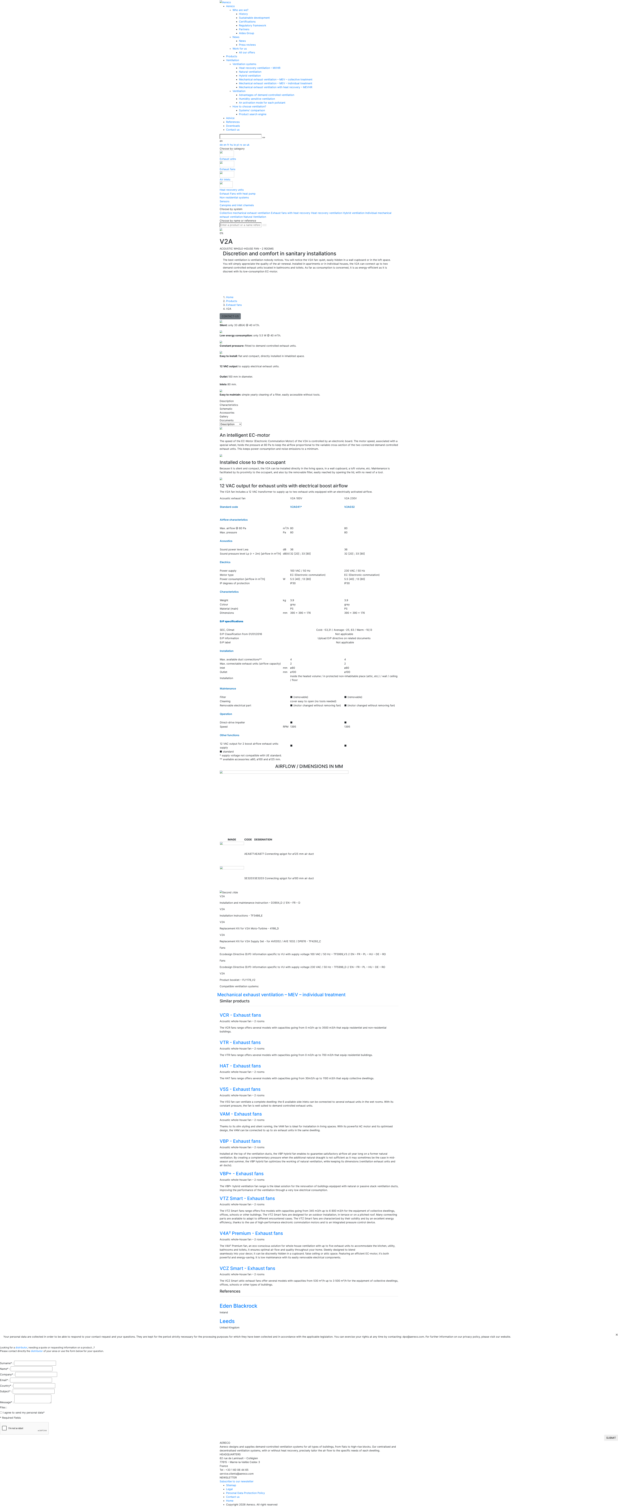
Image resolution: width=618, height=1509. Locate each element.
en (225, 144)
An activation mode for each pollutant (262, 102)
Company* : (7, 1374)
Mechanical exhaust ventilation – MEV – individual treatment (275, 83)
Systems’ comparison (252, 110)
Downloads (233, 125)
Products (231, 56)
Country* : (6, 1385)
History (243, 13)
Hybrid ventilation (250, 75)
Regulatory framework (252, 25)
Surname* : (6, 1363)
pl (238, 144)
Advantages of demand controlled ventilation (266, 94)
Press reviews (247, 44)
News (236, 37)
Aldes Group (246, 33)
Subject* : (6, 1391)
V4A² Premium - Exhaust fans (251, 1233)
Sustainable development (254, 17)
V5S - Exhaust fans (240, 1089)
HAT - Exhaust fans (240, 1066)
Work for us (240, 48)
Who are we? (240, 10)
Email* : (4, 1380)
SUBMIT (611, 1437)
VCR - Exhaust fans (240, 1015)
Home (229, 1500)
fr (228, 144)
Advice (230, 118)
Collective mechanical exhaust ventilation (245, 212)
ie (235, 144)
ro (241, 144)
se (245, 144)
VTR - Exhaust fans (240, 1042)
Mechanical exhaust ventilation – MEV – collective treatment (275, 79)
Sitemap (231, 1485)
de (222, 144)
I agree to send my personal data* (24, 1412)
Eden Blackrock (238, 1306)
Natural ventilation (250, 71)
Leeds (227, 1321)
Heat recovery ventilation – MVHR (259, 67)
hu (232, 144)
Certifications (247, 21)
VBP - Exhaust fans (240, 1141)
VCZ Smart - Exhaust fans (247, 1268)
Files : (3, 1407)
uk (248, 144)
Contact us (232, 129)
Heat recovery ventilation (327, 212)
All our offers (247, 52)
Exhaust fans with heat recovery (291, 212)
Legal (229, 1489)
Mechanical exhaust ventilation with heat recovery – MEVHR (275, 87)
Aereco (230, 6)
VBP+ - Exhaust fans (242, 1173)
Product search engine (252, 114)
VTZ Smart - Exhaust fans (247, 1198)
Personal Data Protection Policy (245, 1493)
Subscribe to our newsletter (236, 1481)
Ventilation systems (244, 64)
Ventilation (232, 60)
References (233, 121)
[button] (233, 892)
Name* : (5, 1368)
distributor (21, 1347)
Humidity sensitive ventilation (257, 98)
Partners (244, 29)
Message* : (7, 1402)
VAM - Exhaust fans (241, 1114)
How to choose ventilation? (249, 106)
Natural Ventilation (254, 216)
